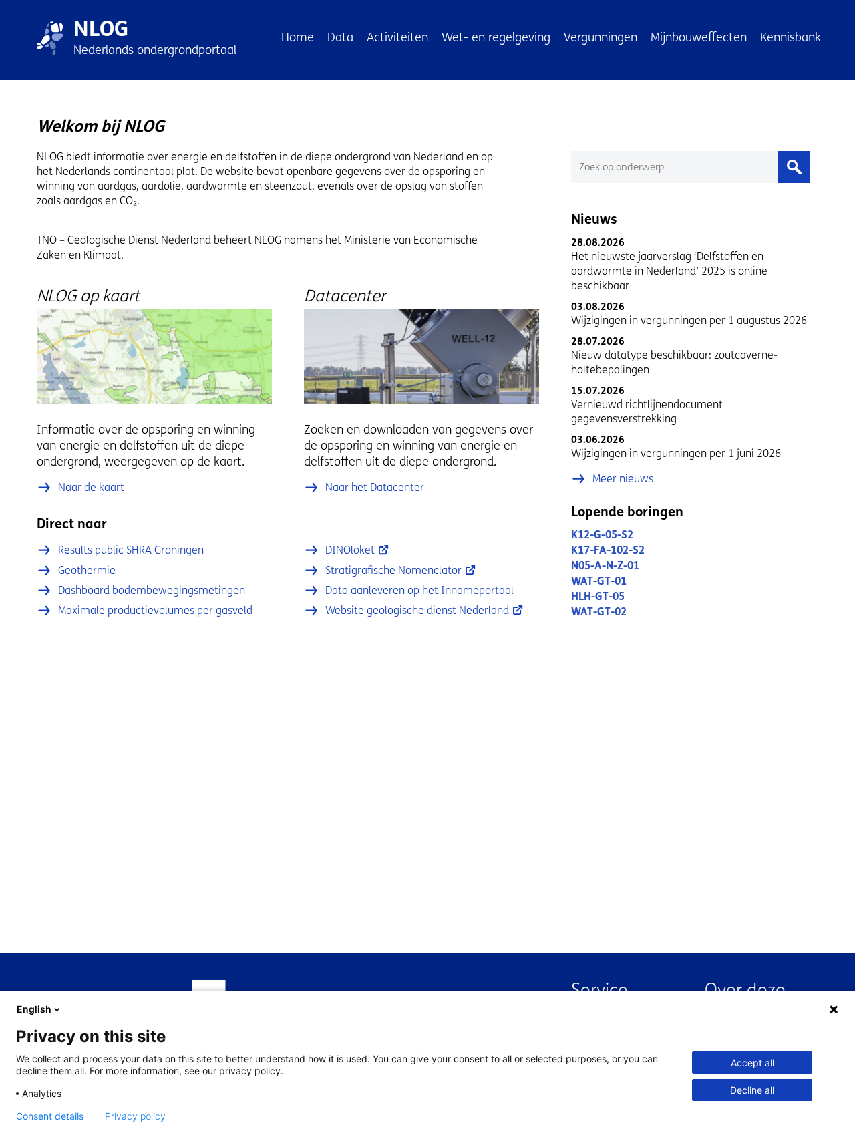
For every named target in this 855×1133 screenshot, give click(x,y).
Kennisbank (790, 37)
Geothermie (87, 570)
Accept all (752, 1062)
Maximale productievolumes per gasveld (155, 610)
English (34, 1009)
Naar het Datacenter (374, 487)
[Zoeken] (794, 167)
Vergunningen (600, 37)
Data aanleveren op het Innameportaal (419, 590)
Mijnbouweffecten (699, 37)
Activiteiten (397, 37)
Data (340, 37)
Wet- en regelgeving (496, 37)
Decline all (752, 1090)
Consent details (49, 1116)
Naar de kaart (91, 487)
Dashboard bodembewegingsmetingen (151, 590)
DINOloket (350, 550)
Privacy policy (135, 1116)
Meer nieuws (622, 478)
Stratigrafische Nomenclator (393, 570)
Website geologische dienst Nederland (417, 610)
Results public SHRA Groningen (131, 550)
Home (297, 37)
